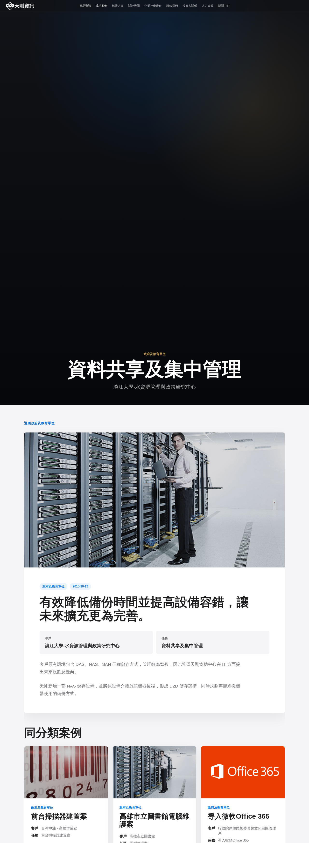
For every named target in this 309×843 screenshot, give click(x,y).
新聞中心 (224, 5)
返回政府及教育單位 (39, 423)
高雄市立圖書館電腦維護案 (154, 820)
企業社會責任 (153, 5)
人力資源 (207, 5)
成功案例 (101, 5)
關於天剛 (134, 5)
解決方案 (118, 5)
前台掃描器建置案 (59, 816)
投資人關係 (190, 5)
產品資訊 (85, 5)
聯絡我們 (172, 5)
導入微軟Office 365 (238, 816)
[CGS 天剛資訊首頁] (20, 6)
